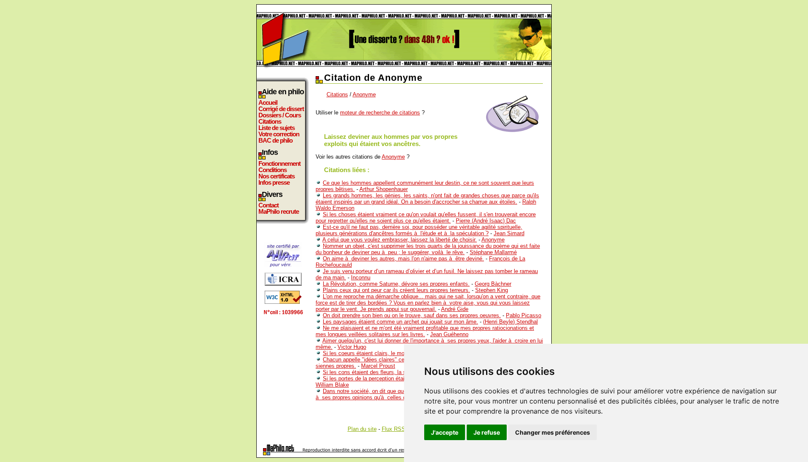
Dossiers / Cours (279, 115)
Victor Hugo (352, 347)
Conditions (272, 170)
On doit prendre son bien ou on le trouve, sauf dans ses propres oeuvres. (412, 315)
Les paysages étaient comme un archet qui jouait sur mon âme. (400, 322)
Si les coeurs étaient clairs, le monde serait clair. (382, 353)
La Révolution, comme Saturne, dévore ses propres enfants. (396, 284)
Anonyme (364, 94)
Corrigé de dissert (281, 109)
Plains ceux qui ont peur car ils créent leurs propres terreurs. (396, 290)
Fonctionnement (279, 163)
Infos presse (274, 182)
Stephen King (491, 290)
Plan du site (362, 429)
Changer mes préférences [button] (552, 432)
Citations (269, 121)
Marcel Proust (378, 366)
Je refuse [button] (486, 432)
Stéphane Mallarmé (493, 252)
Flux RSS (393, 429)
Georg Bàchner (493, 284)
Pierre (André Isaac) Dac (486, 221)
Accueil (267, 102)
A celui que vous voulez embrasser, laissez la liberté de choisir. (399, 239)
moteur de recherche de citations (380, 112)
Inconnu (360, 277)
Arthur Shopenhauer (383, 189)
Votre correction (278, 134)
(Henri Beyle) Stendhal (510, 322)
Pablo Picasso (523, 315)
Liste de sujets (276, 128)
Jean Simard (509, 233)
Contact (268, 205)
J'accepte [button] (444, 432)
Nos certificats (276, 176)
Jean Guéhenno (449, 334)
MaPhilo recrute (278, 211)
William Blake (332, 385)
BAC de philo (275, 140)
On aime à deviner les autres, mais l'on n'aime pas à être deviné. (403, 258)
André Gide (454, 309)
